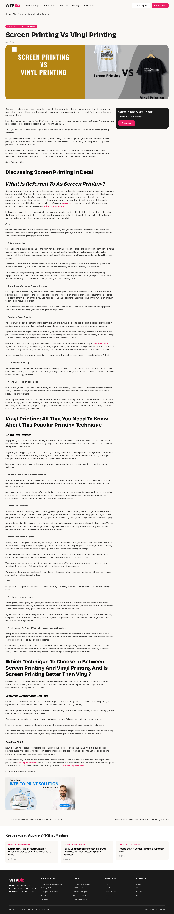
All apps (44, 899)
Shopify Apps (33, 5)
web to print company (27, 762)
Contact (139, 888)
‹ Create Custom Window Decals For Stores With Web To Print (33, 819)
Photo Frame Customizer (51, 884)
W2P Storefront (79, 888)
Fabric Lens (46, 895)
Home (8, 14)
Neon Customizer (80, 899)
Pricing (107, 899)
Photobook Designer (81, 884)
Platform (64, 5)
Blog (15, 14)
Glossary (108, 895)
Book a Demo (142, 895)
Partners (140, 892)
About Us (140, 884)
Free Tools (109, 888)
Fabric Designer (79, 895)
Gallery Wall (46, 888)
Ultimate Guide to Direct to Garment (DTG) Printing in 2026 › (141, 819)
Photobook (50, 5)
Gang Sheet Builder (49, 892)
